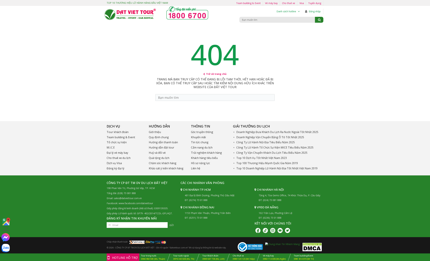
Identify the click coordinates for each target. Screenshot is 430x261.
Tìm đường (6, 229)
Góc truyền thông (202, 132)
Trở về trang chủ (216, 74)
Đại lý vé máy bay (117, 153)
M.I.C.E (111, 147)
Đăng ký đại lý (115, 168)
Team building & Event (248, 3)
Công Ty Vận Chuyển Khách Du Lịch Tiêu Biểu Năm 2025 (271, 153)
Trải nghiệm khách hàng (206, 153)
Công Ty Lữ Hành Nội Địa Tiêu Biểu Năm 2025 (265, 142)
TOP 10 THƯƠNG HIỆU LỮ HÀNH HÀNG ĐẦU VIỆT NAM (137, 2)
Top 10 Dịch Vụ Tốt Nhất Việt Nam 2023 (261, 158)
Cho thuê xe (288, 3)
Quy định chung (159, 137)
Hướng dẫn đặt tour (161, 147)
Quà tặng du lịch (159, 158)
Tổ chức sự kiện (117, 142)
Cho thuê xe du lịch (119, 158)
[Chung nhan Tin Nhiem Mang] (282, 243)
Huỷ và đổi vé (157, 153)
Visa (301, 3)
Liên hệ (195, 168)
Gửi (171, 225)
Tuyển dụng (314, 3)
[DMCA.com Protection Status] (312, 246)
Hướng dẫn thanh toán (163, 142)
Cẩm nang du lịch (201, 147)
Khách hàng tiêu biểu (204, 158)
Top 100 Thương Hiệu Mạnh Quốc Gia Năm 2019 (267, 163)
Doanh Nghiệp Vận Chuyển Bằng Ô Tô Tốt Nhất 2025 (270, 137)
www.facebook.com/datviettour (136, 203)
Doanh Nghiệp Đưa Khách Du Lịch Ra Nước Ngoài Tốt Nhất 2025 (277, 132)
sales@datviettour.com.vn (128, 198)
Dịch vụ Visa (114, 163)
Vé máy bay (271, 3)
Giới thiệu (155, 132)
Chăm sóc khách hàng (162, 163)
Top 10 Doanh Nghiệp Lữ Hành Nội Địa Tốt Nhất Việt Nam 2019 (276, 168)
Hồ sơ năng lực (200, 163)
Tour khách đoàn (117, 132)
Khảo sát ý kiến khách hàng (166, 168)
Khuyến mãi (198, 137)
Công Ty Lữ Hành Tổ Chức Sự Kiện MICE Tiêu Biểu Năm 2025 (274, 147)
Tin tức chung (199, 142)
